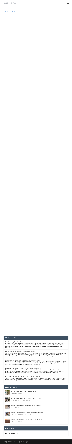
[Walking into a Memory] (36, 95)
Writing (32, 59)
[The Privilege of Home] (33, 218)
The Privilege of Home (18, 239)
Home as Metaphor (16, 180)
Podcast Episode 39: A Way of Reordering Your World (27, 412)
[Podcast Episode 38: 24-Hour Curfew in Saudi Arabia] (7, 421)
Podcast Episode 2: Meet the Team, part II (30, 316)
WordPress (30, 441)
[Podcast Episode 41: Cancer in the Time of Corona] (7, 399)
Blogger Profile (21, 400)
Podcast (26, 320)
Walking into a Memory (19, 118)
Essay (28, 59)
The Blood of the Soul (19, 56)
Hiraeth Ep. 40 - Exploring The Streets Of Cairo (19, 360)
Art (19, 414)
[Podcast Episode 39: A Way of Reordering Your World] (7, 414)
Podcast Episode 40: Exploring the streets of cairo (26, 405)
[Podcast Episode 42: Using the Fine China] (7, 392)
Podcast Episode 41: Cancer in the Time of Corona (26, 398)
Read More (11, 70)
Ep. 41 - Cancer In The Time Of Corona (17, 351)
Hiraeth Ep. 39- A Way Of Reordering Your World (20, 368)
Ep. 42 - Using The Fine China (14, 342)
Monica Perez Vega (11, 320)
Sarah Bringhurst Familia (13, 59)
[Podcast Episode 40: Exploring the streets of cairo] (7, 407)
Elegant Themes (15, 441)
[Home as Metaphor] (36, 157)
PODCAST (13, 338)
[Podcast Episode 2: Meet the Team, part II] (33, 285)
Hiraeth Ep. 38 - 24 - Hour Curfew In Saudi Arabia (20, 377)
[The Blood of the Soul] (36, 33)
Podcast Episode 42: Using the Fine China (23, 391)
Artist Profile (23, 414)
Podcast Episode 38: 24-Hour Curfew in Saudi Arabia (26, 420)
